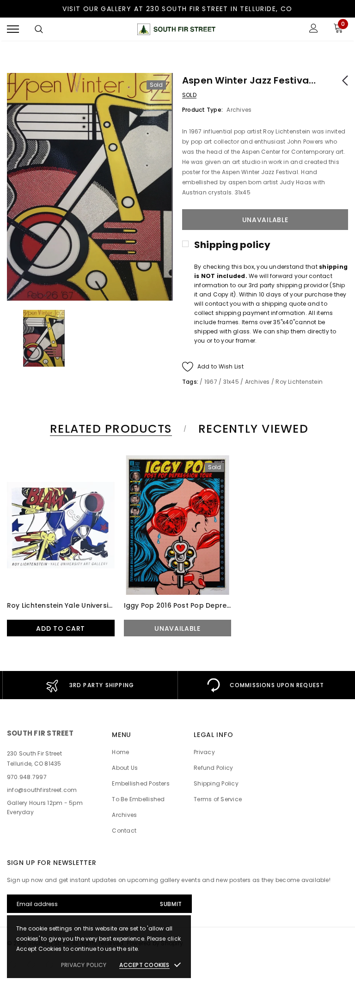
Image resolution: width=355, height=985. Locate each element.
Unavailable (177, 628)
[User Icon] (313, 29)
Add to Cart (60, 628)
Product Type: (202, 110)
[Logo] (176, 29)
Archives (257, 382)
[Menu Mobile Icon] (13, 29)
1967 (210, 382)
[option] (90, 187)
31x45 (231, 382)
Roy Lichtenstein (299, 382)
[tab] (109, 428)
